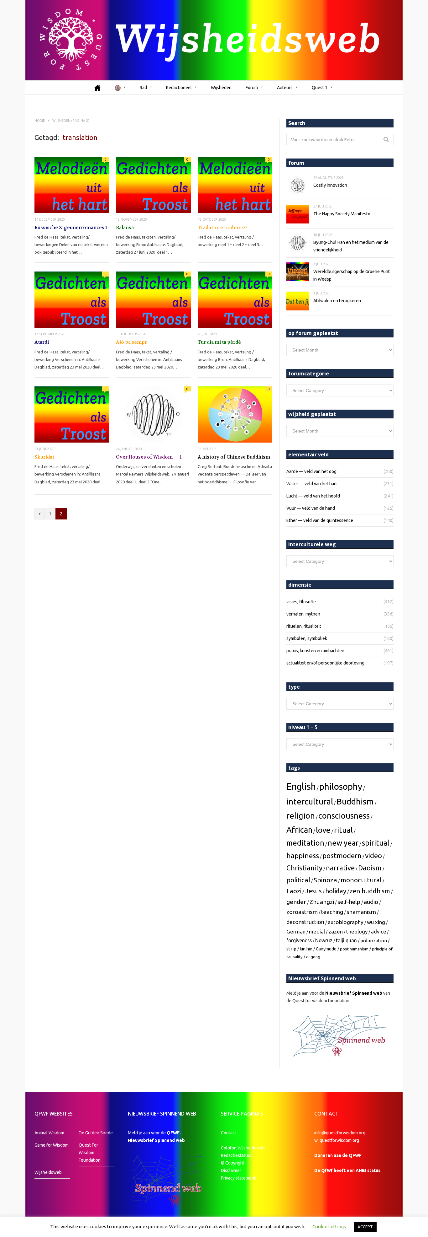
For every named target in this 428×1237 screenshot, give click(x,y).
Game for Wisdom (51, 1145)
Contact (228, 1132)
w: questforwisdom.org (336, 1140)
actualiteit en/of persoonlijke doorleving (325, 662)
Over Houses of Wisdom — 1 (149, 457)
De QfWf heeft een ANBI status (347, 1170)
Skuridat (44, 457)
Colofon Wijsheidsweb (243, 1147)
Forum (252, 87)
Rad (143, 87)
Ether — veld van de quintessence (319, 520)
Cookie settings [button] (329, 1226)
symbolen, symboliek (306, 638)
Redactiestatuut (237, 1155)
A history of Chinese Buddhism (234, 457)
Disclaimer (231, 1170)
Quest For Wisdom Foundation (90, 1153)
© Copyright (232, 1162)
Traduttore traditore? (223, 227)
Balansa (125, 227)
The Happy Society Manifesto (341, 213)
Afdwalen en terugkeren (337, 300)
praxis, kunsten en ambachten (315, 650)
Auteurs (285, 87)
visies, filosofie (301, 601)
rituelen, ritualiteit (303, 626)
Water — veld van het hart (311, 483)
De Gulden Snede (96, 1132)
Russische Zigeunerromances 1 (70, 227)
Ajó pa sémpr (131, 342)
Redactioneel (179, 87)
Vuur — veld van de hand (310, 508)
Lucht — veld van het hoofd (313, 495)
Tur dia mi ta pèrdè (219, 342)
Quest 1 (319, 87)
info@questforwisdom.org (339, 1132)
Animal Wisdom (49, 1132)
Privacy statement (238, 1178)
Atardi (41, 342)
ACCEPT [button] (365, 1226)
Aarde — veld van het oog (311, 471)
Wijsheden (221, 87)
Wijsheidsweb (48, 1172)
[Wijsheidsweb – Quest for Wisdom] (214, 40)
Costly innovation (330, 185)
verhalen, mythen (303, 613)
